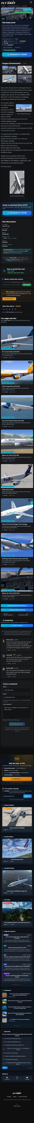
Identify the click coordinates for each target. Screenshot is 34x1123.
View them (26, 284)
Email (5, 694)
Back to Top (17, 1106)
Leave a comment (18, 625)
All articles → (17, 1025)
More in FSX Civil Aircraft (18, 610)
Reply (9, 650)
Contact (9, 1096)
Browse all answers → (17, 984)
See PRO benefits (8, 299)
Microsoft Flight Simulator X (13, 6)
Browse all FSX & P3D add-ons (17, 605)
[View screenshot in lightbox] (30, 17)
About (15, 1096)
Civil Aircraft (24, 6)
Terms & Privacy (22, 1096)
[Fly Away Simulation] (14, 2)
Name (5, 686)
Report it (10, 260)
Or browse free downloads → (17, 782)
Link (14, 650)
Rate (17, 39)
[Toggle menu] (31, 2)
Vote (5, 1067)
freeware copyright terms (12, 259)
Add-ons (3, 6)
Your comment (7, 704)
